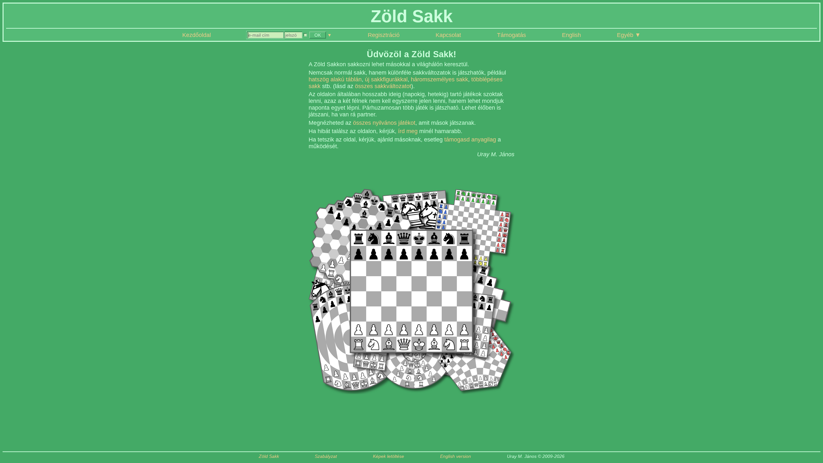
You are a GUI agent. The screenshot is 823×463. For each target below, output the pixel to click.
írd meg (408, 131)
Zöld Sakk (269, 456)
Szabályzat (326, 456)
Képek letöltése (388, 456)
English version (455, 456)
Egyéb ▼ (629, 35)
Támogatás (511, 35)
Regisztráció (384, 35)
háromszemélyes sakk (439, 79)
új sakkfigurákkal (386, 79)
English (571, 35)
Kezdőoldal (196, 35)
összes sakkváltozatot (383, 86)
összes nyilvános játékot (384, 123)
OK (317, 35)
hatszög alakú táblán (335, 79)
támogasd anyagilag (470, 139)
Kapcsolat (448, 35)
